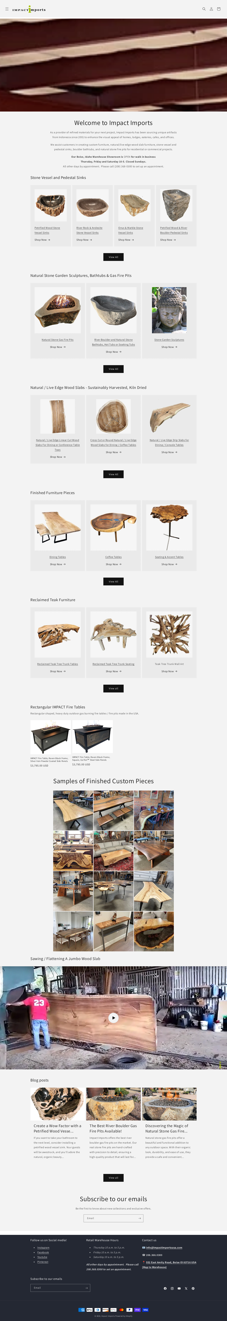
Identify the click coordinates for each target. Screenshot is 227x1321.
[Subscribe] (139, 1218)
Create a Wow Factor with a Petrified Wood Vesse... (57, 1128)
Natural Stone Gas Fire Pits (57, 339)
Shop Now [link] (168, 671)
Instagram (43, 1247)
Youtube (42, 1257)
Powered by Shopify (123, 1316)
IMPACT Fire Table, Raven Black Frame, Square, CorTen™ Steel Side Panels (91, 758)
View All (113, 257)
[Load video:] (113, 1017)
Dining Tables (58, 557)
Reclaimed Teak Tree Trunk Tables (57, 664)
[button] (7, 9)
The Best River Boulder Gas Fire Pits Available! (113, 1128)
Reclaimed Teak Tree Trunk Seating (113, 664)
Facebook (43, 1252)
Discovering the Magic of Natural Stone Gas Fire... (166, 1128)
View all (113, 688)
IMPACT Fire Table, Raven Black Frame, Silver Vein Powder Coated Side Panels (49, 760)
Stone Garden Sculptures (169, 339)
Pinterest (42, 1262)
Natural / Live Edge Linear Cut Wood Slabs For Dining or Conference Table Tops (58, 444)
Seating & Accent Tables (169, 557)
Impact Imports (108, 1316)
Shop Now (41, 239)
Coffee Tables (113, 557)
